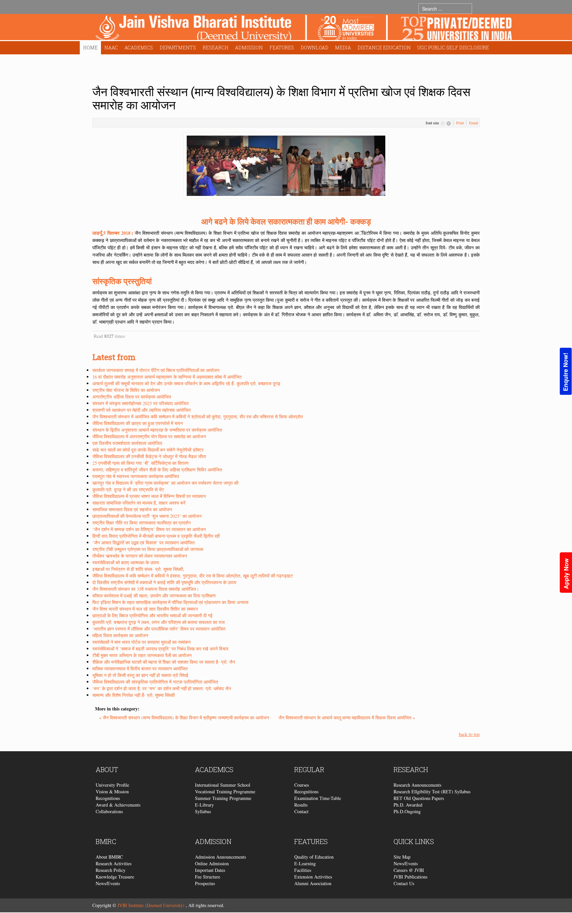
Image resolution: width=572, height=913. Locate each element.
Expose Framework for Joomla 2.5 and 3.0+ (304, 28)
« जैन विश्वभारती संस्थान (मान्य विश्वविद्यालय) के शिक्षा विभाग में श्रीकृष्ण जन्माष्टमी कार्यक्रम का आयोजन (184, 717)
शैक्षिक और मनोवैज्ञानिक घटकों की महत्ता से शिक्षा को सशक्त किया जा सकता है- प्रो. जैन (163, 662)
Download (314, 47)
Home (90, 47)
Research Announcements (417, 785)
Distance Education (384, 47)
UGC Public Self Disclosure (453, 47)
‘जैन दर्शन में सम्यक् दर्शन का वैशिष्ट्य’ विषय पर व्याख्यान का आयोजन (149, 529)
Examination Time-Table (317, 798)
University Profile (112, 785)
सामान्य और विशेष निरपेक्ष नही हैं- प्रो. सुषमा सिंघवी (133, 695)
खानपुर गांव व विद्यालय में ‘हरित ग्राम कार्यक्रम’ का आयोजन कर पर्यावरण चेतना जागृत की (165, 483)
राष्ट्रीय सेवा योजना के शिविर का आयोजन (126, 390)
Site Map (402, 857)
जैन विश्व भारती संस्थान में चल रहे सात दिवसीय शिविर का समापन (145, 609)
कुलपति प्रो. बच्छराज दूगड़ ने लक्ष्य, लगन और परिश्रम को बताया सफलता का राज (158, 622)
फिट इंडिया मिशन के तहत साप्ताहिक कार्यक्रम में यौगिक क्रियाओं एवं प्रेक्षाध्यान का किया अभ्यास (170, 602)
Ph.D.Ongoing (407, 811)
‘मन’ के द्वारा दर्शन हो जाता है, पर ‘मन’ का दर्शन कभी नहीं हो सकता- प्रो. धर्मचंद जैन (161, 688)
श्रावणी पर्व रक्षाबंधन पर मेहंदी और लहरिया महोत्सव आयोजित (141, 410)
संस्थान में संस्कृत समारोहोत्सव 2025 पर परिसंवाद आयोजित (140, 403)
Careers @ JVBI (409, 870)
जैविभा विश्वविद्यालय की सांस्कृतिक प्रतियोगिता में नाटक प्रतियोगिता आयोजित (155, 682)
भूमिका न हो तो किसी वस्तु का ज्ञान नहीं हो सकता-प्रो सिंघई (140, 675)
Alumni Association (312, 883)
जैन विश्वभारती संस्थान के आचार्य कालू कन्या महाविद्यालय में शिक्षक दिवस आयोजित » (346, 717)
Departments (178, 47)
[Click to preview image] (286, 165)
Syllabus (203, 811)
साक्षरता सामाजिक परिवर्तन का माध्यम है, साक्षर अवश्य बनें (138, 503)
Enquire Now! (565, 372)
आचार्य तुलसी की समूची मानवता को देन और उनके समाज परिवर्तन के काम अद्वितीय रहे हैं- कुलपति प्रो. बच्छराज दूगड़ (186, 383)
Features (281, 47)
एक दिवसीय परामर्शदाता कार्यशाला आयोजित (127, 443)
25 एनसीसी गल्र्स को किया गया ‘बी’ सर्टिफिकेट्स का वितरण (140, 463)
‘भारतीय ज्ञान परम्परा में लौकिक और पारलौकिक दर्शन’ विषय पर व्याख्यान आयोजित (158, 629)
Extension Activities (313, 877)
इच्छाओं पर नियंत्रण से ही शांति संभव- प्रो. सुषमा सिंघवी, (138, 569)
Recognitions (108, 798)
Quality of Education (314, 857)
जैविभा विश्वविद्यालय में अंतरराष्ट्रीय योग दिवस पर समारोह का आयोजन (149, 436)
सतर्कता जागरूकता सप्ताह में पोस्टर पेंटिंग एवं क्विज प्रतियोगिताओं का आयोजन (155, 370)
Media (343, 47)
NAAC (111, 47)
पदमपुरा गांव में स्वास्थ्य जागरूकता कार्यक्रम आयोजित (135, 476)
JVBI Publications (410, 877)
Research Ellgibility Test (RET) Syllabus (432, 791)
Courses (301, 785)
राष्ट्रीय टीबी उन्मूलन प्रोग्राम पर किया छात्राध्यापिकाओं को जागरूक (147, 549)
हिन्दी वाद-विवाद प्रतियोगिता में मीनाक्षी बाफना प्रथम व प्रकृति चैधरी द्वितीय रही (156, 536)
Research (215, 47)
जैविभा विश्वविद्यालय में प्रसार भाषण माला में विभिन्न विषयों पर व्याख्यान (149, 496)
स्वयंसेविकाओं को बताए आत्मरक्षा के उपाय (125, 562)
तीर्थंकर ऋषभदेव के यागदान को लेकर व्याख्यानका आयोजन (139, 556)
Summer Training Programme (223, 798)
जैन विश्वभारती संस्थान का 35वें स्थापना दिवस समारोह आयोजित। (145, 589)
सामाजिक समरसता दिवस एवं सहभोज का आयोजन (132, 509)
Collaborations (109, 811)
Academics (138, 47)
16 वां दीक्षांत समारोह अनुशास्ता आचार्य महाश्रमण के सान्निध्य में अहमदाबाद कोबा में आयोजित (167, 377)
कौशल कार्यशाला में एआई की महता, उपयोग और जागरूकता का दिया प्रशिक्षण (154, 595)
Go (478, 8)
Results (301, 805)
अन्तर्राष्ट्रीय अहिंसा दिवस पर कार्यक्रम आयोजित (131, 397)
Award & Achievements (118, 805)
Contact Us (404, 883)
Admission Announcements (220, 857)
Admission (249, 47)
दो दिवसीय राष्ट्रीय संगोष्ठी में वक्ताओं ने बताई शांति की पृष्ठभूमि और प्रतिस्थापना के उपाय (164, 582)
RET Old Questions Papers (419, 798)
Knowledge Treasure (115, 877)
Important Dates (210, 870)
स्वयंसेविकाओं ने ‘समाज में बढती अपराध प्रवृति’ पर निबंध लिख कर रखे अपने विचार (160, 648)
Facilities (302, 870)
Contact (301, 811)
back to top (469, 734)
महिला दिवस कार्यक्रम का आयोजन (120, 635)
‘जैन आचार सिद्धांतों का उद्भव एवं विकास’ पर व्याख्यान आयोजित (143, 542)
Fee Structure (207, 877)
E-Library (204, 805)
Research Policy (110, 870)
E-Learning (305, 863)
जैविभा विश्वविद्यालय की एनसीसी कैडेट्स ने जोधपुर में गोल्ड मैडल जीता (149, 456)
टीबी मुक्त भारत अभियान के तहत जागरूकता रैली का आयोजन (142, 655)
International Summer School (222, 785)
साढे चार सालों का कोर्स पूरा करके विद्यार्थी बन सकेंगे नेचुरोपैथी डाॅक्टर (148, 450)
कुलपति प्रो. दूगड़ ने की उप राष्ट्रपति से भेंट (128, 489)
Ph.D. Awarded (408, 805)
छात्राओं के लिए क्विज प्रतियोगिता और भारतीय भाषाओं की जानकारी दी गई (152, 615)
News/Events (108, 883)
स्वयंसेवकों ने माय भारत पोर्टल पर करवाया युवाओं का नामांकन (141, 642)
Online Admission (212, 863)
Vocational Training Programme (225, 791)
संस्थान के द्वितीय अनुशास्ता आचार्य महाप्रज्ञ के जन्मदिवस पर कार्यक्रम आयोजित (157, 430)
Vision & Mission (112, 791)
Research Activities (113, 863)
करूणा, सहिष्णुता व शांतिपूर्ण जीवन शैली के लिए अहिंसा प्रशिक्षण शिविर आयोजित (157, 469)
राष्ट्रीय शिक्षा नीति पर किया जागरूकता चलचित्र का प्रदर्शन (141, 522)
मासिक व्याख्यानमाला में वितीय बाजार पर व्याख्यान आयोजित (140, 668)
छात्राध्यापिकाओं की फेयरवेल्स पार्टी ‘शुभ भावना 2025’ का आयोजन (147, 516)
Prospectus (205, 883)
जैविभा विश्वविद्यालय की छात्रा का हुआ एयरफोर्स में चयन (137, 423)
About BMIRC (109, 857)
